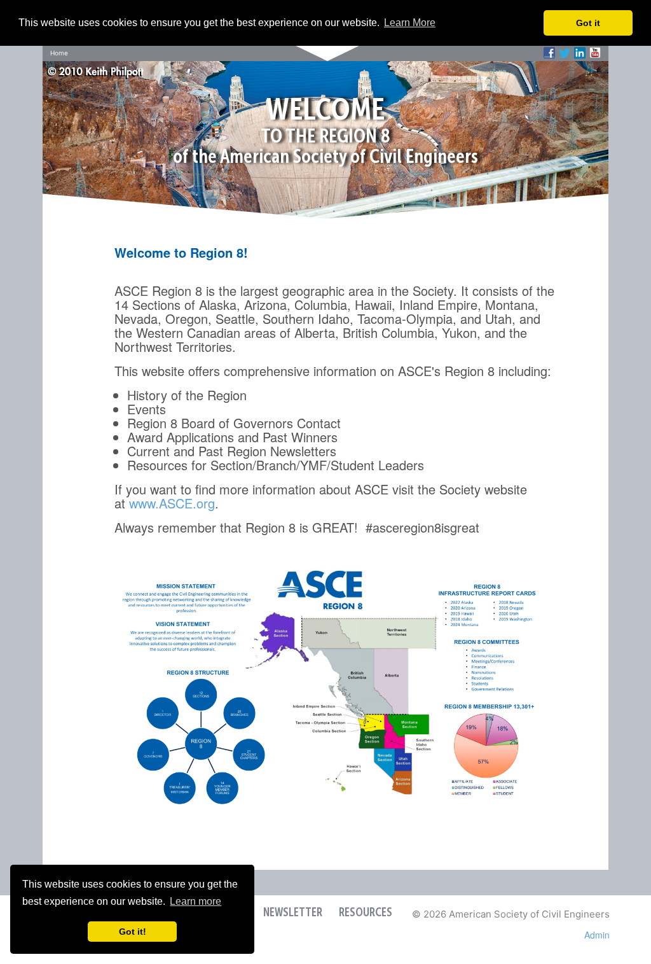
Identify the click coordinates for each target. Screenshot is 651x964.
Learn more (195, 901)
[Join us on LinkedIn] (580, 53)
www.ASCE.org (172, 503)
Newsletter (292, 913)
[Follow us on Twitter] (564, 53)
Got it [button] (588, 23)
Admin (597, 934)
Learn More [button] (409, 22)
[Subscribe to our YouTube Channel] (595, 53)
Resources (365, 913)
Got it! (132, 931)
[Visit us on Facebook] (549, 53)
